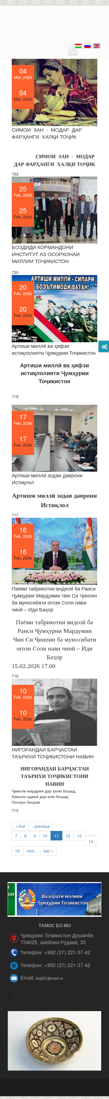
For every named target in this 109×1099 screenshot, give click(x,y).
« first (20, 826)
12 (68, 835)
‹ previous (41, 826)
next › (32, 851)
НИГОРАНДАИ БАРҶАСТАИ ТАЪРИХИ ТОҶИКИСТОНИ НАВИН (53, 753)
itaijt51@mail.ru (49, 978)
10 (45, 835)
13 (79, 835)
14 (91, 841)
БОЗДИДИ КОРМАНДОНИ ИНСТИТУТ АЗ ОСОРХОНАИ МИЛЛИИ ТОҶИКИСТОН (46, 253)
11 (56, 835)
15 (17, 851)
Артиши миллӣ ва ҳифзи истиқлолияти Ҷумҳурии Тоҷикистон (54, 349)
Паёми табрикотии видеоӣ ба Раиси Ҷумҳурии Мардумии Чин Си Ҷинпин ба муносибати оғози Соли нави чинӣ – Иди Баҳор (54, 599)
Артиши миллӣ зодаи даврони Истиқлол (47, 478)
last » (48, 851)
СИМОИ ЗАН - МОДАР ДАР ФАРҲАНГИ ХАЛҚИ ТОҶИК (47, 133)
